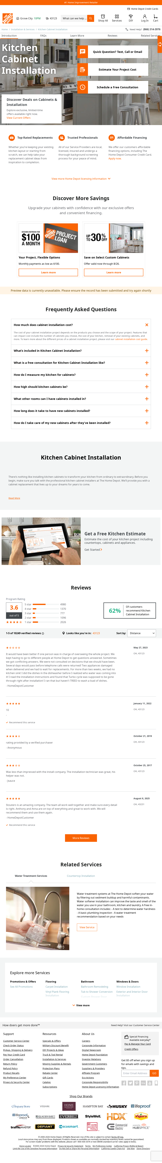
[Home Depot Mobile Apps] (156, 1083)
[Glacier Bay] (45, 1116)
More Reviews (81, 838)
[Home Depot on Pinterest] (136, 1083)
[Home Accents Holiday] (93, 1126)
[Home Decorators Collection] (69, 1106)
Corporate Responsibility (95, 1082)
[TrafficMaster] (21, 1126)
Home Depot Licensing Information (100, 1086)
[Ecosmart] (69, 1126)
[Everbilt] (69, 1116)
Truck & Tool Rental (53, 1054)
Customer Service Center (16, 1040)
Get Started (92, 549)
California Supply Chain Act (113, 1148)
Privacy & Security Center (16, 1082)
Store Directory (143, 1148)
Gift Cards (48, 1077)
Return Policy (10, 1063)
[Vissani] (45, 1106)
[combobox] (74, 18)
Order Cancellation (13, 1059)
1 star (28, 622)
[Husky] (117, 1106)
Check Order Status (13, 1045)
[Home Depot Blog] (143, 1083)
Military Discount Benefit (56, 1045)
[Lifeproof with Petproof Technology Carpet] (21, 1116)
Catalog (47, 1082)
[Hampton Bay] (93, 1106)
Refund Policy (10, 1068)
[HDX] (117, 1116)
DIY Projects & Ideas (53, 1050)
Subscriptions (50, 1086)
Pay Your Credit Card (14, 1054)
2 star (28, 617)
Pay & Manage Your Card (138, 1043)
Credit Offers (131, 1049)
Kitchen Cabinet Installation (53, 29)
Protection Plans (51, 1068)
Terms (88, 1146)
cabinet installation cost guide (131, 339)
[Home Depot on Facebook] (123, 1083)
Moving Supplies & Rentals (57, 1063)
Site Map (131, 1148)
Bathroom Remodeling (94, 986)
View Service (87, 927)
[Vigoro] (141, 1116)
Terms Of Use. (117, 1137)
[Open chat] (160, 44)
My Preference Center (14, 1077)
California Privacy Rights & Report (128, 1146)
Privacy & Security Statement (70, 1146)
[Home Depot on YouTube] (149, 1083)
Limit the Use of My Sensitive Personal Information (35, 1148)
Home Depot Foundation (95, 1054)
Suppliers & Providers (93, 1068)
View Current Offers (19, 118)
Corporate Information (94, 1045)
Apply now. (115, 158)
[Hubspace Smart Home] (141, 1126)
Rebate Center (50, 1073)
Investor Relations (91, 1059)
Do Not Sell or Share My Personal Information (79, 1148)
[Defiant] (45, 1126)
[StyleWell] (93, 1116)
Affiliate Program (91, 1073)
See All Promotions (21, 986)
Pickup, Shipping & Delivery (17, 1050)
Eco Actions (88, 1077)
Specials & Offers (52, 1040)
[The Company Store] (21, 1106)
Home (5, 29)
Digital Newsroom (91, 1050)
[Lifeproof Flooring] (141, 1106)
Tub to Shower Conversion (97, 991)
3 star (28, 613)
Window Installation (128, 986)
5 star (28, 604)
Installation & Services (23, 29)
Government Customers (94, 1063)
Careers (86, 1040)
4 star (28, 609)
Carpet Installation (57, 986)
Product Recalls (11, 1073)
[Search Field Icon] (90, 18)
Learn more (48, 272)
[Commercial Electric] (117, 1126)
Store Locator (25, 1146)
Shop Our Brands (81, 1096)
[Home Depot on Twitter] (130, 1083)
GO (154, 1073)
